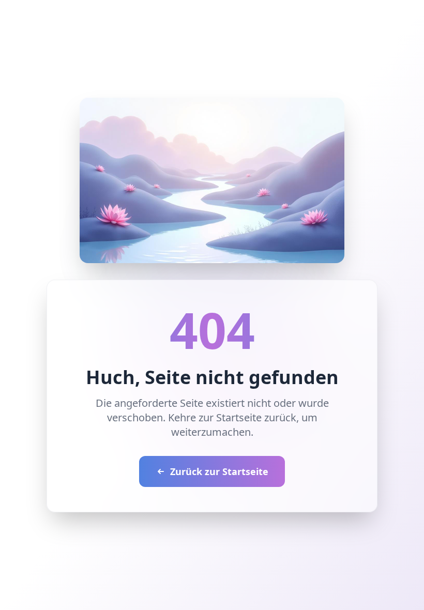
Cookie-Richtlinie (80, 305)
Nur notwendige (293, 356)
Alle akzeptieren (130, 356)
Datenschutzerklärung (292, 295)
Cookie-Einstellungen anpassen (118, 328)
